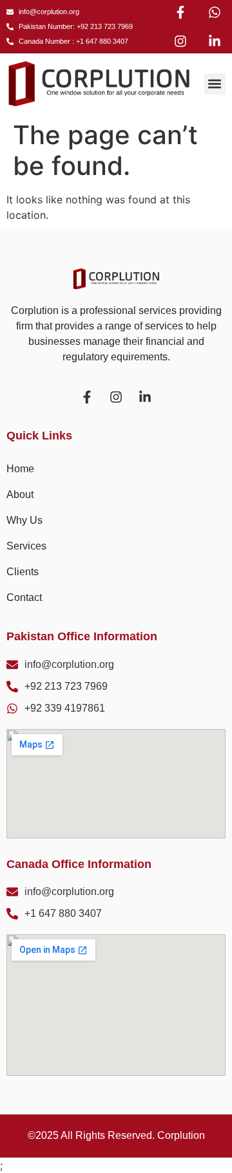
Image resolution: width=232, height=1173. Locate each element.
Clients (22, 571)
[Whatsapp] (214, 12)
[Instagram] (180, 41)
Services (26, 545)
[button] (215, 84)
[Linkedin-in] (214, 41)
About (20, 494)
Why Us (24, 520)
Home (20, 468)
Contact (24, 597)
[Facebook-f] (180, 12)
